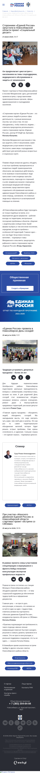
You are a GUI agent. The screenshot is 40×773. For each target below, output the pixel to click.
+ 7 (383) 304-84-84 (20, 703)
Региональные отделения (9, 689)
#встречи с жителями (20, 258)
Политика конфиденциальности (20, 746)
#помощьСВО (13, 668)
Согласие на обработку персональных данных (20, 752)
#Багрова (28, 263)
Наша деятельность (18, 11)
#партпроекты (20, 658)
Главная (5, 11)
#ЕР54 (12, 263)
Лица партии (27, 684)
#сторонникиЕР (11, 253)
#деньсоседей (12, 505)
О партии (7, 684)
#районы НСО (29, 253)
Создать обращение (20, 288)
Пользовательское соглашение (20, 744)
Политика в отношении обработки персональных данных (20, 749)
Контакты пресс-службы (10, 694)
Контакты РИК (27, 688)
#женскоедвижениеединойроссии (20, 663)
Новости (30, 11)
